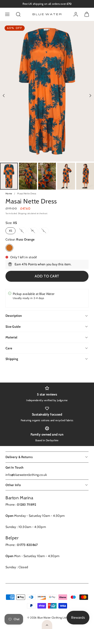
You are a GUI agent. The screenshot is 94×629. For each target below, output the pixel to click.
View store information (29, 303)
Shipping (22, 213)
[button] (7, 14)
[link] (75, 14)
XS (10, 230)
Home (8, 193)
